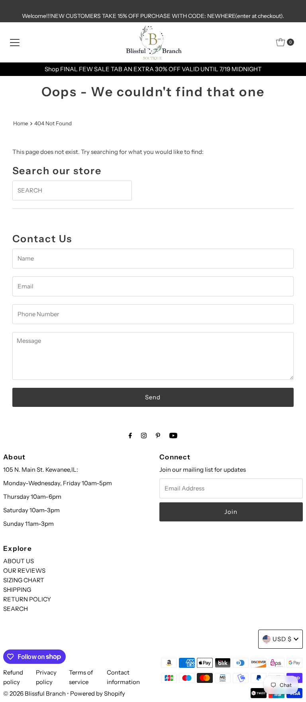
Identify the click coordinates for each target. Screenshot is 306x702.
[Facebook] (130, 435)
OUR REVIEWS (24, 570)
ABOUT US (18, 561)
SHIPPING (17, 589)
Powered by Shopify (97, 693)
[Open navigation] (15, 42)
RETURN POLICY (27, 599)
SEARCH (15, 609)
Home (20, 123)
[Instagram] (144, 435)
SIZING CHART (23, 580)
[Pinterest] (158, 435)
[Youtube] (173, 435)
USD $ (282, 639)
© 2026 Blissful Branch (35, 693)
